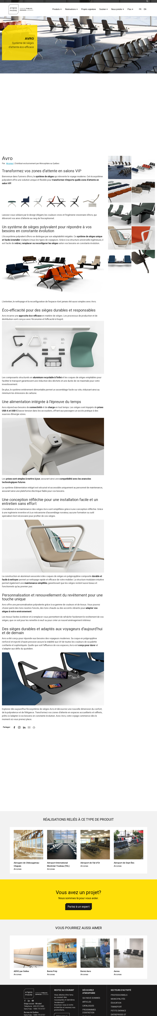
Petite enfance (118, 1011)
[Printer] (34, 727)
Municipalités (118, 999)
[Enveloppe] (29, 727)
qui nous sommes (91, 998)
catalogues (88, 1006)
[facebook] (14, 727)
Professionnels (119, 995)
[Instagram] (19, 727)
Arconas (9, 163)
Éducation (116, 1003)
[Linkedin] (24, 727)
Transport (116, 1007)
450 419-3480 (38, 1006)
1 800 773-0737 (39, 1009)
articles (86, 1002)
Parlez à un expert (79, 906)
